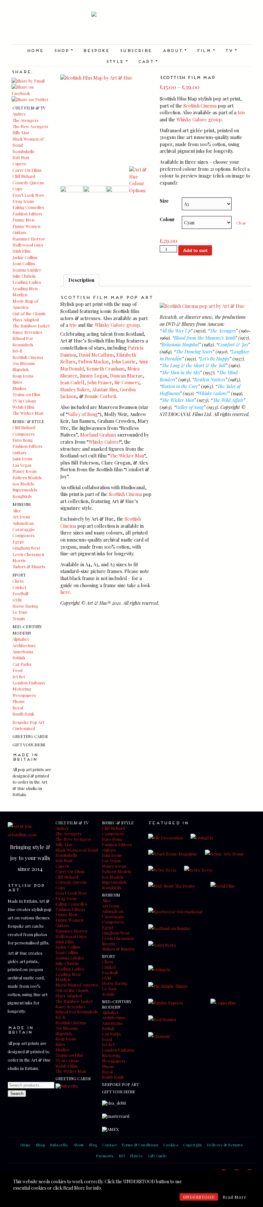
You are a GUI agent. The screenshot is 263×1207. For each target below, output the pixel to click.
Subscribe (136, 50)
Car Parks (22, 664)
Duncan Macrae (126, 375)
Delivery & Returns (225, 1144)
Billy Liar (21, 132)
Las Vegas (22, 465)
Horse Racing (25, 606)
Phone (19, 701)
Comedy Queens (28, 182)
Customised (24, 728)
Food (17, 670)
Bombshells (23, 151)
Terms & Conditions (140, 1144)
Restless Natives (209, 379)
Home (35, 50)
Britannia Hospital (180, 344)
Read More (235, 1197)
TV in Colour (24, 401)
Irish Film (21, 251)
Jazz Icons (22, 458)
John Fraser (99, 382)
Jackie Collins (25, 257)
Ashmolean (23, 523)
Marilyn (20, 294)
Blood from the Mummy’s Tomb (204, 337)
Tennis (19, 618)
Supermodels (25, 489)
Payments (105, 1155)
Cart (147, 61)
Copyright (192, 1144)
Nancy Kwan (25, 471)
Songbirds (22, 496)
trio (241, 112)
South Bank (23, 713)
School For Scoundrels (76, 1011)
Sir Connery (127, 382)
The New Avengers (30, 126)
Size (164, 200)
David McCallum (96, 355)
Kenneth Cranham (105, 368)
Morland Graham (98, 434)
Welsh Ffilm (23, 407)
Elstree (136, 1155)
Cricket (19, 587)
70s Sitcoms (24, 363)
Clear (241, 222)
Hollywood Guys (28, 244)
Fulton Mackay (93, 361)
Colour (167, 219)
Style (117, 61)
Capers (19, 163)
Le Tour (20, 612)
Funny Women (26, 226)
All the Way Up (176, 330)
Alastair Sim (104, 389)
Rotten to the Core (180, 386)
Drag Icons (23, 201)
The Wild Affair (228, 400)
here (65, 592)
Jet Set (19, 676)
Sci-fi (17, 350)
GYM (17, 600)
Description (81, 280)
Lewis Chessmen (28, 554)
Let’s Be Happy (214, 358)
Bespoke (96, 50)
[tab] (81, 280)
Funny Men (23, 219)
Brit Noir (21, 157)
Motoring (22, 688)
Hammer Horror (29, 238)
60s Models (23, 483)
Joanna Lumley (27, 270)
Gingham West (26, 548)
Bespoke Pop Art (28, 722)
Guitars (19, 232)
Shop (63, 50)
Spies (17, 382)
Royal (18, 707)
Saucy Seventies (27, 332)
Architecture (24, 645)
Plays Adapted (26, 319)
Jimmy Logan (93, 375)
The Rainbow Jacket (31, 325)
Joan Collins (24, 263)
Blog (93, 1144)
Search (16, 1093)
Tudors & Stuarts (29, 566)
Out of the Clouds (29, 313)
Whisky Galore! (104, 442)
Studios (19, 388)
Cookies (170, 1144)
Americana (23, 651)
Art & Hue (131, 28)
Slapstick (21, 369)
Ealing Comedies (28, 207)
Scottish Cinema (28, 357)
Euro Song (23, 440)
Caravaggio (24, 529)
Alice (17, 510)
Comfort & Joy (233, 344)
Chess (18, 581)
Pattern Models (27, 477)
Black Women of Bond (76, 850)
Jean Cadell (72, 382)
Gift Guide (157, 1155)
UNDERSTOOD (199, 1197)
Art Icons (21, 516)
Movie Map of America (76, 984)
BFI (122, 1155)
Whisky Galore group (199, 119)
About (174, 50)
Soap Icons (23, 375)
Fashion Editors (27, 213)
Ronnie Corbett (100, 396)
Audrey (19, 114)
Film (206, 50)
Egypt (18, 541)
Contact (109, 1144)
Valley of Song (83, 414)
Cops (17, 188)
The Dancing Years (194, 351)
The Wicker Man (28, 413)
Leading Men (25, 288)
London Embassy (29, 682)
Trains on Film (26, 394)
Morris (19, 560)
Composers (24, 434)
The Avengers (25, 120)
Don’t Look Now (28, 195)
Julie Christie (24, 276)
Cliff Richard (24, 176)
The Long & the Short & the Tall (193, 365)
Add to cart (195, 250)
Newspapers (24, 695)
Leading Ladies (27, 282)
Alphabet (21, 639)
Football (20, 593)
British (19, 657)
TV (230, 50)
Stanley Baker (74, 389)
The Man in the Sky (181, 372)
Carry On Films (27, 170)
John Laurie (124, 361)
